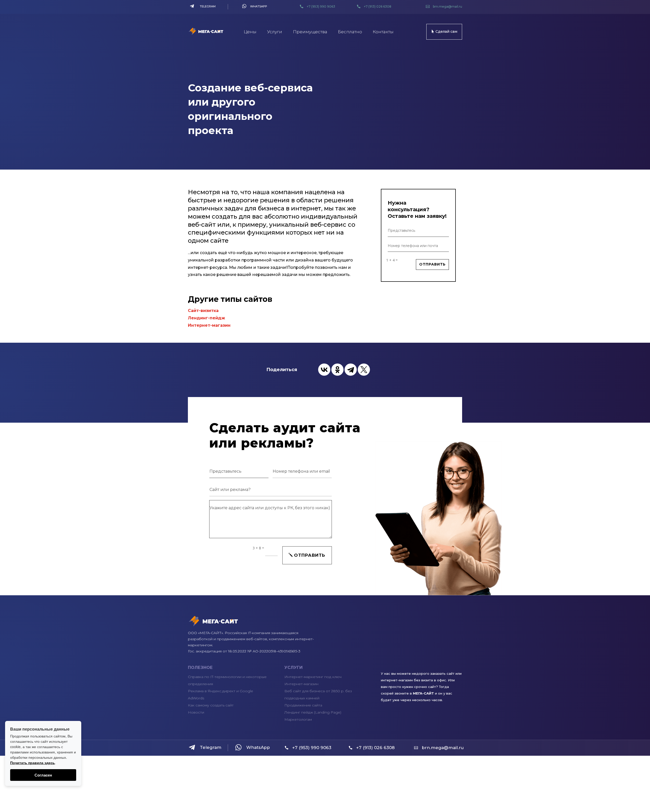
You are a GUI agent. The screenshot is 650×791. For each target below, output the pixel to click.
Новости (196, 712)
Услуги (274, 31)
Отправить (432, 264)
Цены (250, 31)
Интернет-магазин (209, 325)
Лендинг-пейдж (206, 318)
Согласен (43, 775)
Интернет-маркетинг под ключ (313, 676)
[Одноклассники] (337, 370)
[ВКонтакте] (324, 370)
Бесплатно (350, 31)
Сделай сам (446, 31)
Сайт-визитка (203, 310)
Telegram (208, 6)
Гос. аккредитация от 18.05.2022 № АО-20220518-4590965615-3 (244, 651)
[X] (364, 370)
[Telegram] (351, 370)
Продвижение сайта (303, 705)
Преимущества (310, 31)
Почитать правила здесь (32, 762)
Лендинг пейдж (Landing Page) (312, 712)
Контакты (383, 31)
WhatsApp (258, 6)
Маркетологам (298, 719)
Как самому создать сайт (211, 705)
